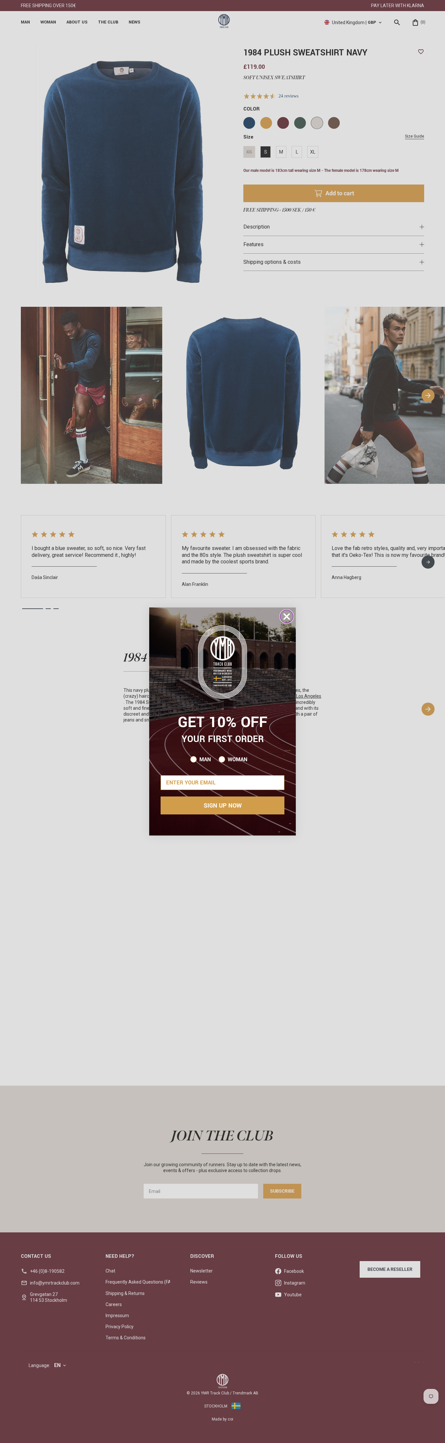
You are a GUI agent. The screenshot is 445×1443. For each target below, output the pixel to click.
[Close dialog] (286, 616)
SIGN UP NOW (223, 805)
